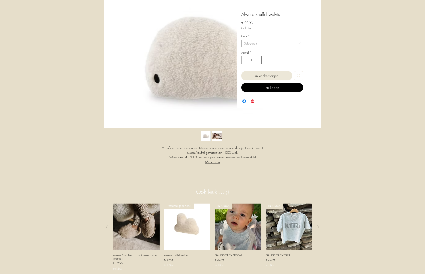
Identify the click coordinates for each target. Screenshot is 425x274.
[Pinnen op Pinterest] (252, 101)
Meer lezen (212, 162)
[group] (212, 236)
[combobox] (272, 43)
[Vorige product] (106, 226)
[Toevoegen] (298, 75)
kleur (245, 36)
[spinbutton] (251, 60)
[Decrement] (244, 60)
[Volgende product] (318, 226)
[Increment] (258, 60)
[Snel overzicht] (136, 227)
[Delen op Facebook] (244, 101)
